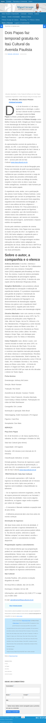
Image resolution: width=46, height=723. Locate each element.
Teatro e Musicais (7, 23)
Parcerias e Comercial (20, 1)
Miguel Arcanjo (13, 54)
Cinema (30, 14)
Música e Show (26, 17)
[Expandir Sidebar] (1, 26)
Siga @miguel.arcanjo (15, 605)
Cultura (36, 14)
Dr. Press (10, 722)
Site (7, 700)
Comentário (10, 686)
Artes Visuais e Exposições (10, 14)
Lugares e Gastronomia (21, 23)
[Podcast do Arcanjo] (45, 718)
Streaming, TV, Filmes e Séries (30, 20)
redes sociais (19, 616)
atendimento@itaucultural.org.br (21, 600)
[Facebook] (41, 718)
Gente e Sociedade (13, 17)
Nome (8, 694)
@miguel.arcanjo (15, 102)
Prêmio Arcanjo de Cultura (10, 20)
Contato (8, 1)
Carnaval (23, 14)
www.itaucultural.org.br (19, 162)
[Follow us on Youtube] (36, 718)
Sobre (30, 1)
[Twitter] (43, 718)
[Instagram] (39, 718)
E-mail (26, 694)
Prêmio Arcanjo (16, 623)
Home (3, 1)
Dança (4, 17)
